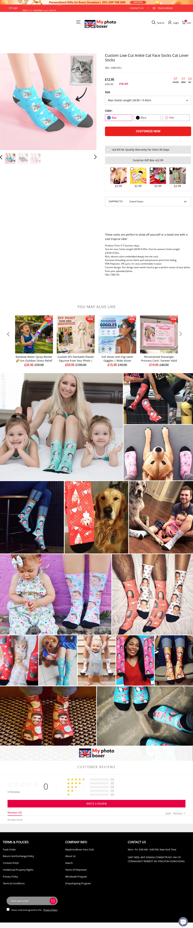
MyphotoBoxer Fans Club (79, 849)
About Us (70, 856)
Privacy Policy (10, 876)
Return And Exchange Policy (18, 856)
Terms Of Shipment (76, 869)
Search (69, 863)
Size (107, 92)
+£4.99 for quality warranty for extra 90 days (140, 149)
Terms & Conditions (14, 883)
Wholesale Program (76, 876)
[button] (8, 101)
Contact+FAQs (11, 863)
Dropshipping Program (78, 883)
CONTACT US (137, 8)
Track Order (165, 8)
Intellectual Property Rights (18, 869)
